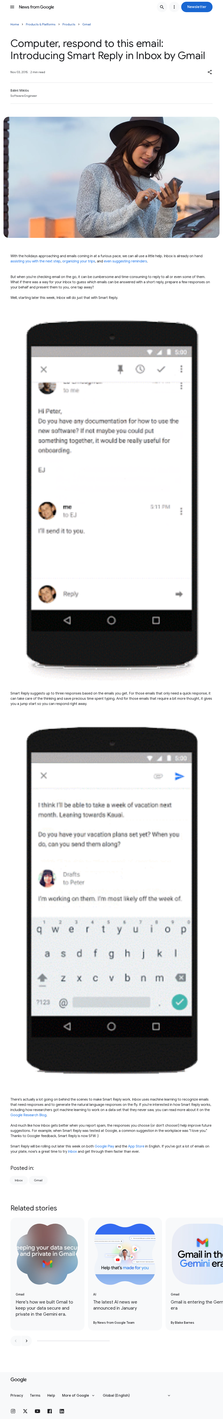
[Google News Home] (36, 7)
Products (69, 24)
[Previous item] (15, 1341)
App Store (136, 1146)
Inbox (72, 1151)
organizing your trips (78, 261)
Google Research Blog (28, 1115)
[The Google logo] (18, 1380)
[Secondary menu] (174, 7)
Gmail (86, 24)
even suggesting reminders (125, 261)
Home (14, 24)
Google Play (104, 1146)
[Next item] (26, 1341)
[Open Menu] (12, 7)
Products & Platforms (41, 24)
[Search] (162, 7)
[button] (197, 7)
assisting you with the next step (35, 261)
